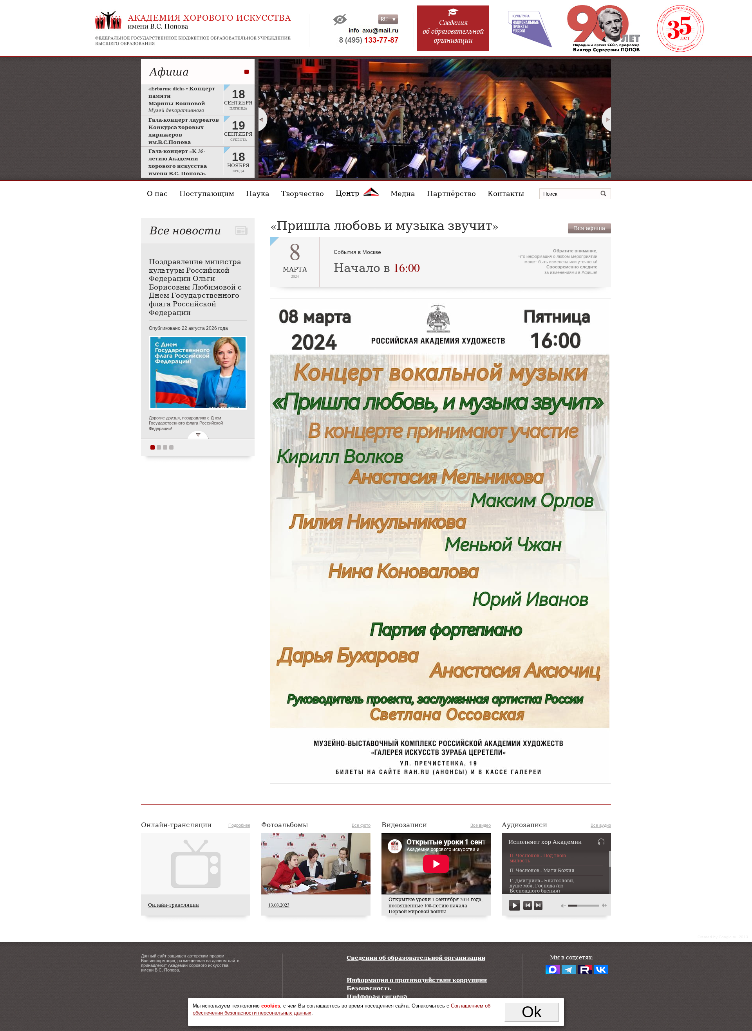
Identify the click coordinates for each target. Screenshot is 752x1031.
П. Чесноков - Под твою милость (538, 858)
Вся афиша (589, 228)
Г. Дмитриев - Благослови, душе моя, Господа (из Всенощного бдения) (542, 886)
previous (527, 905)
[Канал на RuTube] (585, 969)
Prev (262, 119)
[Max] (553, 969)
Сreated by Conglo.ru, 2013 (723, 937)
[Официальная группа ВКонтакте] (601, 969)
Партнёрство (451, 193)
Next (606, 119)
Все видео (480, 825)
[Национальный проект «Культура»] (524, 28)
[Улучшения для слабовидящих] (340, 19)
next (537, 905)
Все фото (361, 825)
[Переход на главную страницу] (211, 28)
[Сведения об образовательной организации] (453, 32)
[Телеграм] (569, 969)
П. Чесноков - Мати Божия (542, 870)
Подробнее (239, 825)
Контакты (506, 193)
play (515, 905)
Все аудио (601, 825)
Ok (532, 1011)
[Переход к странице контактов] (363, 37)
